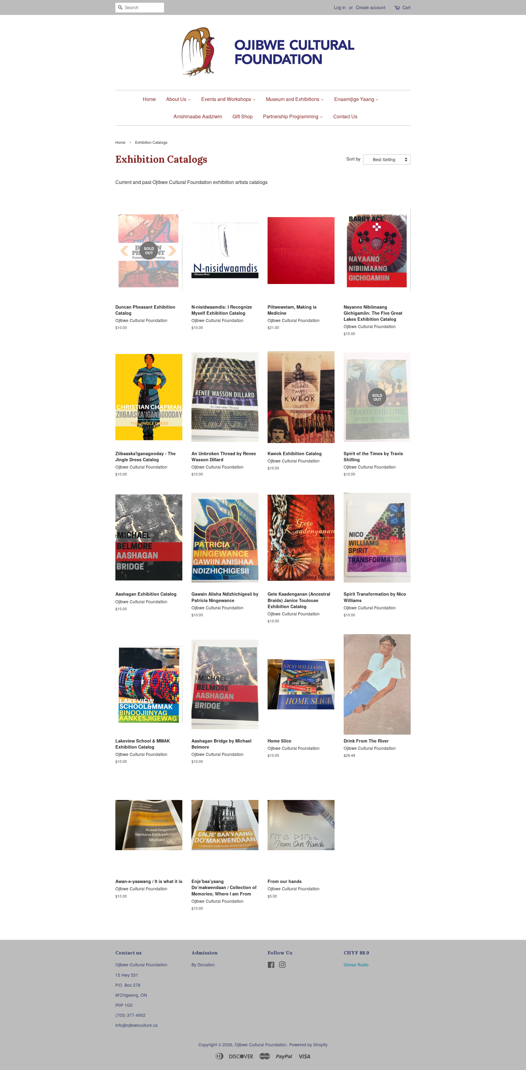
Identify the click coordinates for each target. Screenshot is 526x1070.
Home (149, 98)
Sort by (353, 158)
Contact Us (345, 116)
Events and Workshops (226, 98)
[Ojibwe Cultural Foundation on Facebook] (271, 966)
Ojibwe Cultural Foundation (261, 1044)
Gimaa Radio (356, 964)
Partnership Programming (291, 116)
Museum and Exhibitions (293, 98)
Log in (340, 7)
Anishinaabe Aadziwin (198, 116)
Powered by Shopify (308, 1044)
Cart (406, 7)
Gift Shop (243, 116)
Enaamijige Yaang (354, 98)
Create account (370, 7)
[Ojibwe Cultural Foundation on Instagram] (282, 966)
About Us (177, 98)
